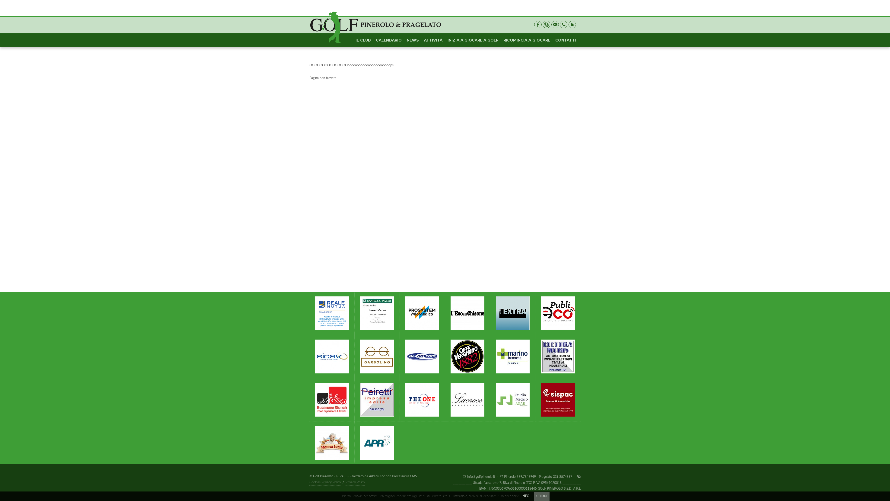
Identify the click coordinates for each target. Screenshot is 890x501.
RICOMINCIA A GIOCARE (526, 40)
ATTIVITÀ (433, 40)
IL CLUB (363, 40)
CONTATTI (565, 40)
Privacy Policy (355, 482)
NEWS (413, 40)
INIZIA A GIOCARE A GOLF (473, 40)
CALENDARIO (389, 40)
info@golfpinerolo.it (481, 477)
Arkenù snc (377, 476)
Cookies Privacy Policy (325, 482)
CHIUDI (541, 496)
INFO (525, 496)
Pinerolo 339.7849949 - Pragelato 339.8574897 (538, 477)
